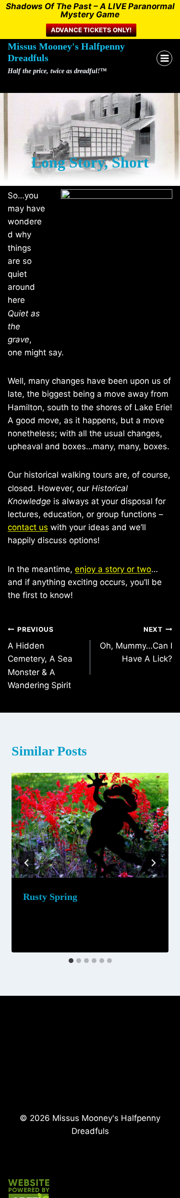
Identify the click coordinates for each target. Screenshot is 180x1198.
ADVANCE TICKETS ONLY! (91, 30)
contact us (28, 527)
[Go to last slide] (27, 862)
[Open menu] (164, 58)
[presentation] (90, 825)
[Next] (153, 862)
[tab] (71, 960)
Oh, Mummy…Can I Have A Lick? (136, 644)
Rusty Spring (50, 896)
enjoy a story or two (113, 569)
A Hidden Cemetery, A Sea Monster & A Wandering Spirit (40, 657)
